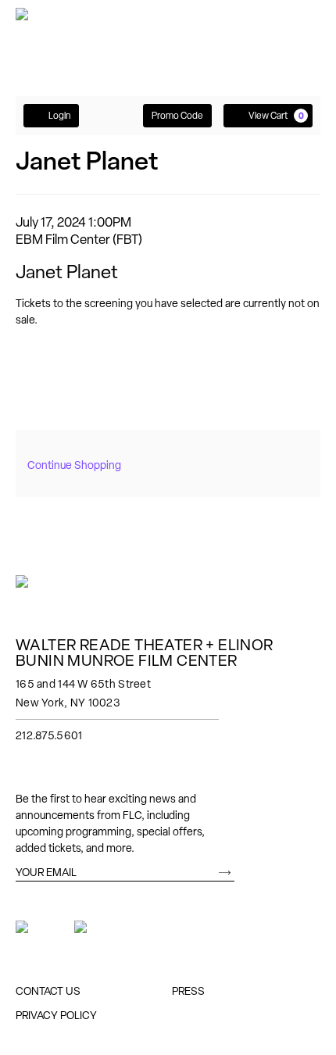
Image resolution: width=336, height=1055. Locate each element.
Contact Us (48, 991)
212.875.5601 (49, 735)
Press (188, 991)
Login (59, 115)
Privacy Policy (56, 1015)
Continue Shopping (74, 465)
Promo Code (177, 115)
